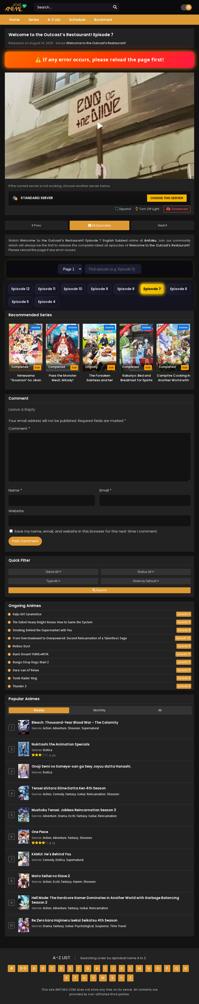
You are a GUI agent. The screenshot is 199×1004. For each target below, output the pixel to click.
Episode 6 (178, 288)
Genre (52, 572)
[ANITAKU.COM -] (16, 10)
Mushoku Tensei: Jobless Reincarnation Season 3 (74, 810)
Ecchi (71, 816)
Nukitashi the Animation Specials (61, 744)
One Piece (40, 832)
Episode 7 (152, 288)
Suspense (102, 926)
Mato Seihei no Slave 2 (51, 876)
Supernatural (90, 728)
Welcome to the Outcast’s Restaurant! (96, 43)
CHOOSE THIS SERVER (166, 198)
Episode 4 (46, 301)
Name (15, 490)
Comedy (58, 794)
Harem (77, 881)
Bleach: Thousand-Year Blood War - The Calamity (75, 722)
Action (47, 728)
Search (101, 590)
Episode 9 (99, 288)
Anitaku (150, 240)
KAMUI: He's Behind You (51, 854)
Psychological (84, 926)
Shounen (74, 728)
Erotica (47, 750)
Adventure (59, 728)
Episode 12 (20, 288)
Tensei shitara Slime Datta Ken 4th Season (69, 788)
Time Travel (118, 926)
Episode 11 (46, 288)
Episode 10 (73, 288)
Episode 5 (20, 301)
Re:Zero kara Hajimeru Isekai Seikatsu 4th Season (74, 920)
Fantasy (71, 794)
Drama (62, 816)
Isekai (81, 794)
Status (144, 572)
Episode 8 (125, 288)
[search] (115, 7)
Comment (19, 428)
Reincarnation (96, 794)
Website (16, 510)
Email (105, 490)
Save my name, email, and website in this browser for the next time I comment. (86, 531)
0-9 (23, 968)
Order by (144, 581)
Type (52, 581)
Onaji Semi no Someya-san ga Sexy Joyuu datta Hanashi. (81, 766)
